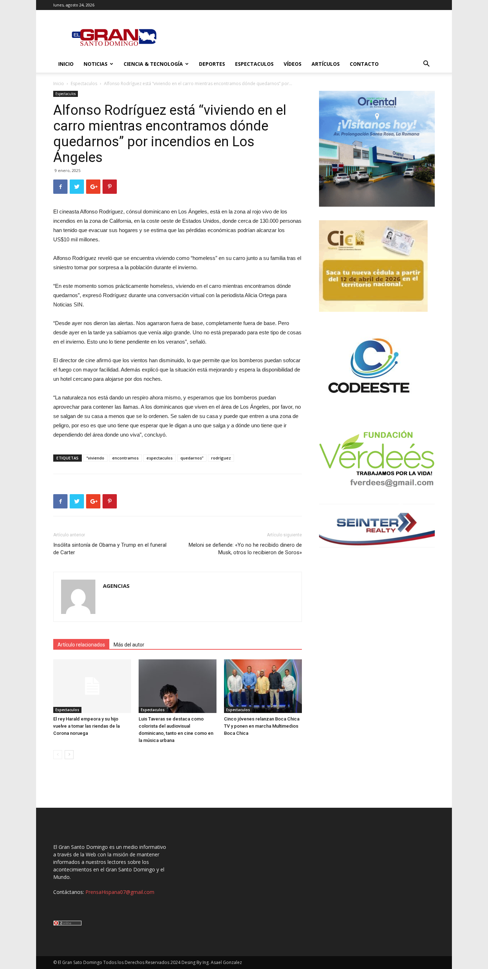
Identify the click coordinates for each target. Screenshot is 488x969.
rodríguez (221, 458)
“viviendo (95, 458)
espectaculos (159, 458)
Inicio (66, 63)
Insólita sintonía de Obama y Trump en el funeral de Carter (109, 549)
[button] (426, 64)
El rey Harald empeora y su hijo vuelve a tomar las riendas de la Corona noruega (86, 726)
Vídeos (293, 63)
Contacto (364, 63)
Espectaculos (254, 63)
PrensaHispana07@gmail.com (119, 892)
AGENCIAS (116, 585)
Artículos (326, 63)
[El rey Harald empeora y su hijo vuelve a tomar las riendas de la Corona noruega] (92, 686)
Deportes (212, 63)
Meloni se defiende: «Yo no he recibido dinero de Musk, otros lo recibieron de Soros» (245, 549)
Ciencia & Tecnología (153, 63)
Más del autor (129, 645)
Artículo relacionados (81, 645)
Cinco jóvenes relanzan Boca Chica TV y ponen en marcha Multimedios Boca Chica (261, 726)
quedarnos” (191, 458)
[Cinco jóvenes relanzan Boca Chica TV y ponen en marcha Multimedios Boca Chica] (263, 686)
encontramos (125, 458)
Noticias (96, 63)
